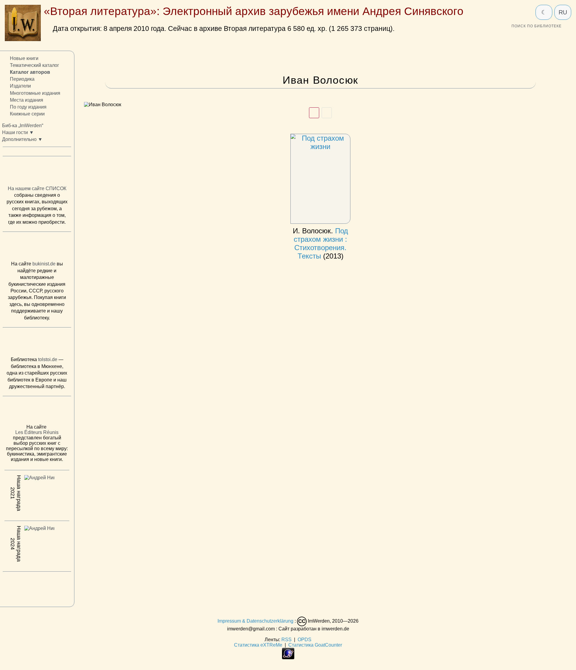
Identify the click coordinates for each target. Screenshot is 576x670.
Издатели (20, 85)
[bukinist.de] (37, 248)
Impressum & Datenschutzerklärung (255, 621)
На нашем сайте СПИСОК (37, 188)
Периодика (22, 79)
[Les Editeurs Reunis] (37, 411)
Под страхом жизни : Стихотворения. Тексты (320, 243)
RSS (286, 639)
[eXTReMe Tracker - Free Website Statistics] (288, 657)
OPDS (304, 639)
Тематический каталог (34, 65)
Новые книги (24, 58)
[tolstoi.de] (37, 343)
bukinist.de (44, 263)
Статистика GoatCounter (315, 645)
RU (563, 12)
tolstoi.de (47, 359)
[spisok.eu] (37, 172)
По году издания (28, 106)
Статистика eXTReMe (258, 645)
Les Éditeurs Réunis (36, 432)
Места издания (26, 99)
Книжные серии (27, 113)
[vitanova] (37, 587)
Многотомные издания (35, 92)
